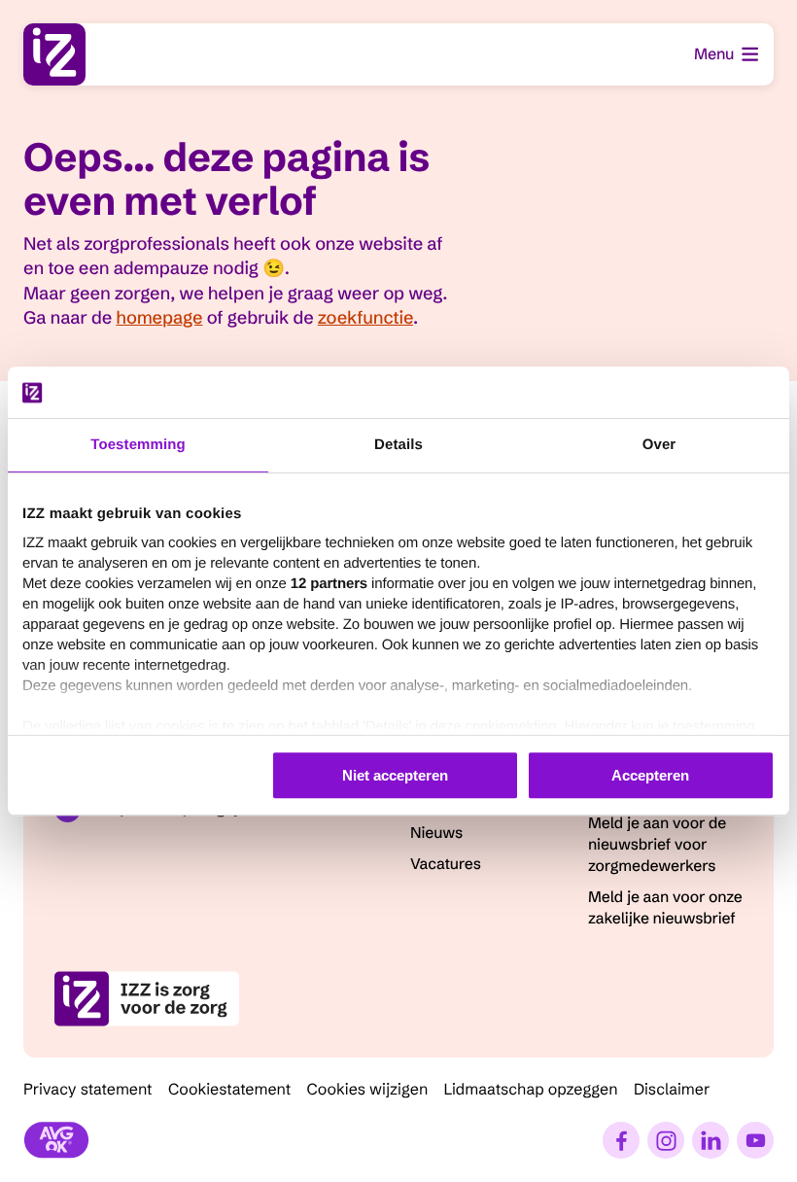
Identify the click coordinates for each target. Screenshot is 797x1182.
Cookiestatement (229, 1089)
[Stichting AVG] (56, 1140)
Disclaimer (672, 1089)
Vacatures (445, 864)
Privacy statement (88, 1089)
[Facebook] (621, 1140)
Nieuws (436, 833)
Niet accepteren (395, 775)
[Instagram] (665, 1140)
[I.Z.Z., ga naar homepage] (54, 54)
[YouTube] (755, 1140)
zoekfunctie (365, 317)
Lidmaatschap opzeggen (531, 1089)
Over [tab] (659, 444)
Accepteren (650, 775)
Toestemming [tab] (138, 444)
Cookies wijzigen (367, 1089)
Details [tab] (398, 444)
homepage (159, 317)
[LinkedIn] (710, 1140)
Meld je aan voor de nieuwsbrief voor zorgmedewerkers (657, 845)
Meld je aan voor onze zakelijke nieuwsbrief (665, 908)
